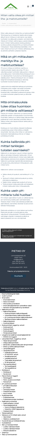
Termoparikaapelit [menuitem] (10, 366)
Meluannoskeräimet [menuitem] (9, 431)
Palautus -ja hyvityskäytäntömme (18, 271)
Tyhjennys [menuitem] (5, 432)
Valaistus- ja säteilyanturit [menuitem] (11, 419)
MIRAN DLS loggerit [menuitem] (10, 337)
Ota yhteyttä (18, 276)
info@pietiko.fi (18, 259)
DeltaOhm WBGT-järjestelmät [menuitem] (14, 409)
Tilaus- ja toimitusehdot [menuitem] (9, 434)
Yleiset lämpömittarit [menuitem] (10, 341)
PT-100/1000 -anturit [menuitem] (11, 354)
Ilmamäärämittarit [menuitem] (9, 300)
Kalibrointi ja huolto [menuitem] (8, 309)
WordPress (27, 290)
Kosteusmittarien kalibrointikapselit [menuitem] (16, 313)
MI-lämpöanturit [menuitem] (10, 362)
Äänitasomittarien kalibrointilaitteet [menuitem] (16, 319)
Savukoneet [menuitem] (7, 374)
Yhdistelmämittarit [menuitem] (9, 391)
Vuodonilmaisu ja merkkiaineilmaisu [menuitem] (13, 421)
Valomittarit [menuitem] (7, 417)
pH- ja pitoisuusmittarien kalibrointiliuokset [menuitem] (18, 317)
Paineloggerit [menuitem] (7, 378)
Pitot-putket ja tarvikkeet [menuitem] (11, 304)
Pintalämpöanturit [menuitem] (11, 356)
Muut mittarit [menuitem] (7, 393)
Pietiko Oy (16, 288)
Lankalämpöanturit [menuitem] (11, 358)
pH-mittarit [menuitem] (7, 388)
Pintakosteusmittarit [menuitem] (10, 333)
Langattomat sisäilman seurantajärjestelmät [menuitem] (16, 335)
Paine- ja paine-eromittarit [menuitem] (11, 380)
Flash (6, 290)
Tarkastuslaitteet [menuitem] (7, 413)
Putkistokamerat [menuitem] (7, 395)
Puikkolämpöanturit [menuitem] (11, 352)
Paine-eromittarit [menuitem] (8, 302)
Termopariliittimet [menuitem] (10, 368)
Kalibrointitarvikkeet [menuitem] (9, 311)
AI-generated (12, 23)
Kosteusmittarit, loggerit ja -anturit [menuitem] (13, 325)
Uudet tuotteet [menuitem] (7, 296)
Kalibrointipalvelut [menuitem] (9, 321)
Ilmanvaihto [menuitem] (6, 298)
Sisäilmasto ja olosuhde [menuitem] (9, 401)
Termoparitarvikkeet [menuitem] (9, 364)
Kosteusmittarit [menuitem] (8, 329)
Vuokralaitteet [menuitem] (6, 423)
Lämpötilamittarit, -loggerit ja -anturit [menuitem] (14, 339)
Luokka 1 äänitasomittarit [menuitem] (11, 427)
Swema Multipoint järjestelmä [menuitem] (14, 407)
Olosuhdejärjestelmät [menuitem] (10, 405)
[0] (31, 6)
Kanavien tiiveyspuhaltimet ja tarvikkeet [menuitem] (16, 307)
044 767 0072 (20, 263)
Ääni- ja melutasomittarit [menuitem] (10, 425)
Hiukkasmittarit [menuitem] (8, 411)
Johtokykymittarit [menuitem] (9, 389)
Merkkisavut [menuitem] (6, 370)
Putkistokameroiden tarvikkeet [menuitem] (13, 399)
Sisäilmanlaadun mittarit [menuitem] (11, 403)
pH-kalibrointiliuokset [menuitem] (10, 386)
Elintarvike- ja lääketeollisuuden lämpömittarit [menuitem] (18, 345)
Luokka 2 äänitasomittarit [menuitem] (11, 429)
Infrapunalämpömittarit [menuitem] (10, 343)
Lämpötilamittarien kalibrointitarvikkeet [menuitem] (17, 315)
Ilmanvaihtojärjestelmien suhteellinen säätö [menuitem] (17, 305)
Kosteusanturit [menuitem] (8, 327)
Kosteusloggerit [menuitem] (8, 331)
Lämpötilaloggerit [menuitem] (9, 348)
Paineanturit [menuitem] (7, 382)
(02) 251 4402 (20, 261)
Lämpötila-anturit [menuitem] (9, 350)
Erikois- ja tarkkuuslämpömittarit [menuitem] (13, 347)
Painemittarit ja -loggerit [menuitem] (10, 376)
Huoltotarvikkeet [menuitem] (8, 323)
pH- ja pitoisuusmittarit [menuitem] (9, 384)
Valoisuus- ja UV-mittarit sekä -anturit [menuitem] (14, 415)
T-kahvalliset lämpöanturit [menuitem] (13, 360)
